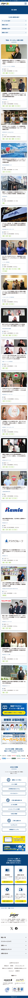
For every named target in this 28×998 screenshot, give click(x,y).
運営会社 (5, 965)
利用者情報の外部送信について (19, 968)
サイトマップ (11, 970)
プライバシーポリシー (19, 965)
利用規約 (11, 965)
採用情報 (17, 970)
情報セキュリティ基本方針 (7, 968)
